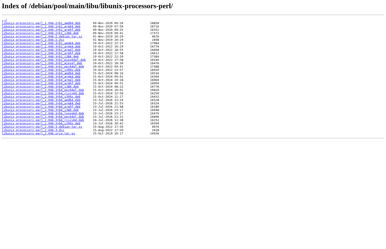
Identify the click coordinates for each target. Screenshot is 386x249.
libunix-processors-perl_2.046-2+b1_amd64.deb (41, 23)
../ (4, 19)
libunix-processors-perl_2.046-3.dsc (33, 130)
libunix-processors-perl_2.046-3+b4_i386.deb (40, 86)
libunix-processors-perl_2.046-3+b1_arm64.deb (41, 46)
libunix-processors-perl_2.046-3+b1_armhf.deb (41, 53)
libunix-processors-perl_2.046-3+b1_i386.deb (40, 56)
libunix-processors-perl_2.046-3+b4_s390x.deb (41, 96)
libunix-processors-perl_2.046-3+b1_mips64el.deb (44, 60)
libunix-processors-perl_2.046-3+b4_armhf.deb (41, 83)
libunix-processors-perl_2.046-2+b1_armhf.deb (41, 29)
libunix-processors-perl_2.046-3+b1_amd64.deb (41, 43)
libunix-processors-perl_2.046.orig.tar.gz (38, 133)
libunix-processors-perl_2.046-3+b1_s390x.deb (41, 70)
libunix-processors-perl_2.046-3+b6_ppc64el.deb (43, 116)
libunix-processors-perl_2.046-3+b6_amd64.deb (41, 100)
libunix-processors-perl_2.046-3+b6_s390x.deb (41, 123)
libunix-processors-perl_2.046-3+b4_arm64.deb (41, 76)
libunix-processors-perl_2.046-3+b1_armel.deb (41, 49)
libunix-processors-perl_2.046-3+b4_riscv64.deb (43, 93)
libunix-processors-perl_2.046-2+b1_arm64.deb (41, 26)
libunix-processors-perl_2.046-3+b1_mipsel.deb (42, 63)
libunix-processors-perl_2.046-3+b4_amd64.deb (41, 73)
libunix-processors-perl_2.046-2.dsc (33, 39)
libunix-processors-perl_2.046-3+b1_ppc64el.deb (43, 66)
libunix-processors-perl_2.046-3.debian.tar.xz (42, 126)
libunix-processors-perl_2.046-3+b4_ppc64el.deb (43, 90)
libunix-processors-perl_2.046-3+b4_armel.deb (41, 80)
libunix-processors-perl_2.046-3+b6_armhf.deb (41, 106)
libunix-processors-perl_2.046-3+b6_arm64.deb (41, 103)
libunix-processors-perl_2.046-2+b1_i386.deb (40, 33)
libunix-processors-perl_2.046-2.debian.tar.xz (42, 36)
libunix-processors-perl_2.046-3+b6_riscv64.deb (43, 120)
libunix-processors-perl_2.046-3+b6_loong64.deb (43, 113)
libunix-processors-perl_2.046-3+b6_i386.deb (40, 110)
